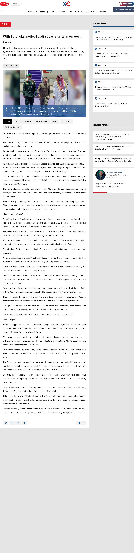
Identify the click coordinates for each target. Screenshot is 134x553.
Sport (54, 11)
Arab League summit (22, 121)
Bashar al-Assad (41, 121)
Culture (89, 12)
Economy (44, 11)
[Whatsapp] (12, 423)
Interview (102, 11)
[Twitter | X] (18, 423)
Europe (7, 121)
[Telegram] (5, 423)
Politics (31, 12)
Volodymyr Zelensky (12, 127)
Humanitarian (76, 11)
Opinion (63, 11)
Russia (54, 121)
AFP (82, 423)
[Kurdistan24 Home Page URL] (67, 3)
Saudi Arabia (66, 121)
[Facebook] (24, 423)
